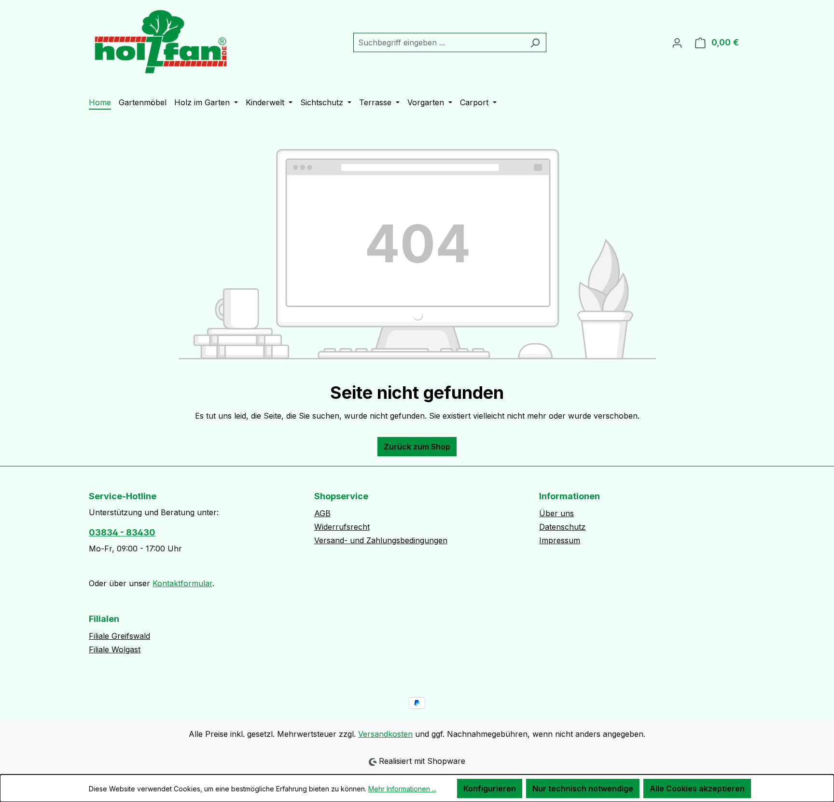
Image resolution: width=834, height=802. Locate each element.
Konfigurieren (489, 788)
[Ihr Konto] (677, 42)
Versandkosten (385, 734)
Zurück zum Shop (417, 446)
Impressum (559, 540)
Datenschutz (562, 527)
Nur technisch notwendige (582, 788)
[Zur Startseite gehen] (161, 40)
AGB (322, 513)
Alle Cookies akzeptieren (697, 788)
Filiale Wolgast (114, 649)
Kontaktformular (182, 583)
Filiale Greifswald (119, 636)
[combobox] (438, 42)
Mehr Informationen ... (402, 789)
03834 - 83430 (122, 532)
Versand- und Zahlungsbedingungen (380, 540)
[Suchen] (535, 42)
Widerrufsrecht (342, 527)
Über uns (556, 513)
